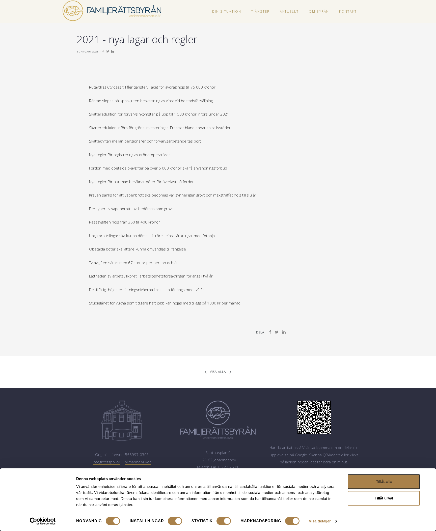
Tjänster (260, 11)
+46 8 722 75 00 (224, 466)
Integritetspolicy (106, 461)
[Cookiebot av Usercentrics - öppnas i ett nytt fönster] (43, 521)
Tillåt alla (384, 481)
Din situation (226, 11)
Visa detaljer (320, 521)
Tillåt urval (384, 498)
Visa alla (218, 371)
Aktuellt (289, 11)
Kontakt (348, 11)
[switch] (175, 521)
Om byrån (319, 11)
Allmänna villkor (138, 461)
